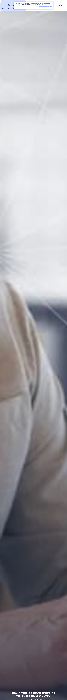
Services (8, 8)
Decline (48, 6)
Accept (42, 6)
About (2, 8)
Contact (15, 8)
